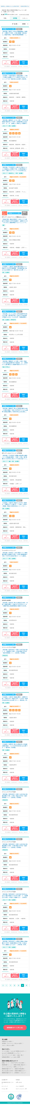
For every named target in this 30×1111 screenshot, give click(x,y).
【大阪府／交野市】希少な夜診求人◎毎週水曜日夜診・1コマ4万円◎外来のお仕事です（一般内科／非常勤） (15, 745)
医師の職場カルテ (20, 1070)
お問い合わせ (19, 1082)
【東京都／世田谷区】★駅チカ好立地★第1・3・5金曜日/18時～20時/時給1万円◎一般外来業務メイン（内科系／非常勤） (15, 651)
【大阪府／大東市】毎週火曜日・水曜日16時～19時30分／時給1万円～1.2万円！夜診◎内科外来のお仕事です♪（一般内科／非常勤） (15, 698)
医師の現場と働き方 (19, 1064)
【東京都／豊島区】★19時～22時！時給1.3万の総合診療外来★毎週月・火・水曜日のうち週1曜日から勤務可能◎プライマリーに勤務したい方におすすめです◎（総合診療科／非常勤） (15, 362)
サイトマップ (5, 1086)
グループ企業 (19, 1086)
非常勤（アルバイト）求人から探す (12, 1043)
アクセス (4, 1088)
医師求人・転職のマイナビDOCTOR (10, 6)
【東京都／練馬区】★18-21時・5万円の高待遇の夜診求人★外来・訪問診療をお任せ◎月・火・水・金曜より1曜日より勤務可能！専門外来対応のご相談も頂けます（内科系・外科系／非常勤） (15, 121)
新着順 (24, 24)
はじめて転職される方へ (18, 1051)
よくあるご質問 (15, 1057)
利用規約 (18, 1079)
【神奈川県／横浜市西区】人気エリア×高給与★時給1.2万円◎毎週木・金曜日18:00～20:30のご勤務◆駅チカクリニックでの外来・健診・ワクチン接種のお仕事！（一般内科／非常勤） (15, 221)
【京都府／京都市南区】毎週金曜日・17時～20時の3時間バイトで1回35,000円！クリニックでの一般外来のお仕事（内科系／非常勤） (15, 77)
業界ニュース (17, 1066)
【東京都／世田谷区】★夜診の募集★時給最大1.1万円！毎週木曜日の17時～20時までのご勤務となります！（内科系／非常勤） (15, 943)
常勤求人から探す (7, 1041)
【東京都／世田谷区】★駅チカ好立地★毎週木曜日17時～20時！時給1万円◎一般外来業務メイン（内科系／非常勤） (15, 795)
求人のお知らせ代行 (7, 1070)
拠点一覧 (20, 1055)
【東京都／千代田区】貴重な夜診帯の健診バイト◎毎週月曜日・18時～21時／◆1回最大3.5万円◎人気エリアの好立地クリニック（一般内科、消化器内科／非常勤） (14, 457)
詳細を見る (23, 62)
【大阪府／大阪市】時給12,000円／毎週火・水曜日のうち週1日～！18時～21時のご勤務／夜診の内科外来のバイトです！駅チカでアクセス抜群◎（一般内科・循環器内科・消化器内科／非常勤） (14, 504)
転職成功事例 (6, 1057)
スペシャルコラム (7, 1066)
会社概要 (4, 1079)
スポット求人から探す (8, 1045)
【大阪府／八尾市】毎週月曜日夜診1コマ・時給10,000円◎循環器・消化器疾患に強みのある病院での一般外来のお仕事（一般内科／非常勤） (15, 268)
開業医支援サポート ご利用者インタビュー (14, 1072)
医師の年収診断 (19, 1068)
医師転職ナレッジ (7, 1064)
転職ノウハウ (6, 1062)
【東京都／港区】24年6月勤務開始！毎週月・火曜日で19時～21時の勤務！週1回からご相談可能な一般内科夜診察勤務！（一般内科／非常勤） (14, 33)
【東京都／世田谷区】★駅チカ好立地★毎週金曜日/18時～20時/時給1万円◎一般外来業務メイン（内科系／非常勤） (15, 845)
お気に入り (6, 63)
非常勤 (15, 18)
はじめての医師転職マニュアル (11, 1053)
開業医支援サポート (7, 1068)
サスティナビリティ (20, 1088)
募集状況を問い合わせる (15, 63)
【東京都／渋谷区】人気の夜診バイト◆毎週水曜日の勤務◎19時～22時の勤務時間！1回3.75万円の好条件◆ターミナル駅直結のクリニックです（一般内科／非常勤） (15, 554)
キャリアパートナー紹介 (9, 1055)
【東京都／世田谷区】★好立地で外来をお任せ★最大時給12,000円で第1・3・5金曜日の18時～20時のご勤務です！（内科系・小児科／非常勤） (15, 895)
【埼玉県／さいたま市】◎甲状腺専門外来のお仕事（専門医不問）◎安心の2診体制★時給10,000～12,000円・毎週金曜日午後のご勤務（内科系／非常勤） (15, 315)
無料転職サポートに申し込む (15, 1027)
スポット (25, 18)
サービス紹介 (6, 1051)
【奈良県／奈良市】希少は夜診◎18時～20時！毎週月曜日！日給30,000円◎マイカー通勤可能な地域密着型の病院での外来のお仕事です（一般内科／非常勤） (15, 604)
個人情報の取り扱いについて (8, 1083)
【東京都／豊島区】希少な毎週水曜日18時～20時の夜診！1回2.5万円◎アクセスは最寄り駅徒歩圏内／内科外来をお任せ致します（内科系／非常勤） (15, 410)
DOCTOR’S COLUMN (17, 1062)
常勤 (5, 18)
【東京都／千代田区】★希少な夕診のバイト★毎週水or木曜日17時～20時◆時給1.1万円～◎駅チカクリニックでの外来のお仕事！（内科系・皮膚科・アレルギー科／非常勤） (14, 169)
